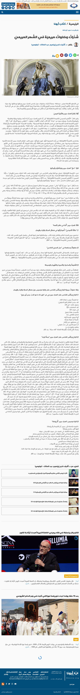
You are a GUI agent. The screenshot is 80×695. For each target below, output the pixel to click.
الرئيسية (74, 24)
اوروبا (76, 639)
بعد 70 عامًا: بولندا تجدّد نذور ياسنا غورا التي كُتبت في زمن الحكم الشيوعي (47, 596)
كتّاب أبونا (60, 24)
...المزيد (27, 583)
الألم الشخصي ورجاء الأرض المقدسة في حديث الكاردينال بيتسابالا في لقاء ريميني (44, 659)
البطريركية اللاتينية (71, 576)
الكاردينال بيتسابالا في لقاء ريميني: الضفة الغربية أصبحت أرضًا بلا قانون (49, 532)
